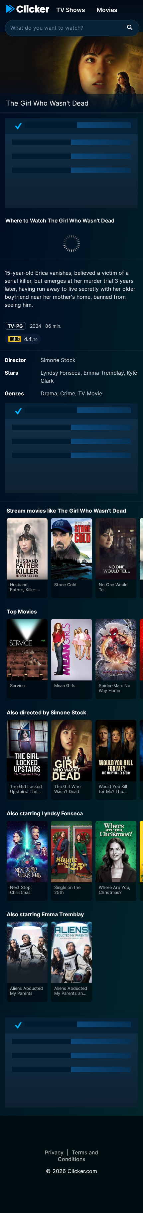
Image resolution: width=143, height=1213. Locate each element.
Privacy (54, 1152)
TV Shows (70, 9)
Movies (107, 9)
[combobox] (72, 28)
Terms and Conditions (78, 1155)
